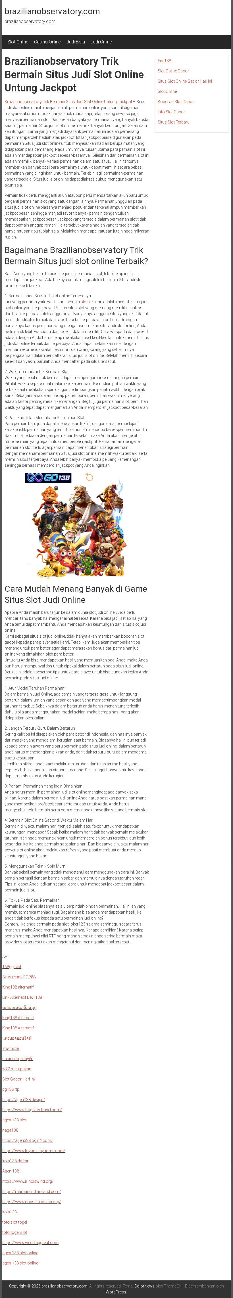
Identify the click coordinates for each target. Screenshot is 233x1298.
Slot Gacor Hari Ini (18, 1079)
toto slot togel (14, 1222)
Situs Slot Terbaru (174, 122)
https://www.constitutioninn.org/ (31, 1201)
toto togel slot (14, 1232)
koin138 (9, 1212)
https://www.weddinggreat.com (30, 1242)
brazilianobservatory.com (52, 11)
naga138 (10, 1130)
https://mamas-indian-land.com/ (31, 1191)
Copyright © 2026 (25, 1286)
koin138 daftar (15, 1161)
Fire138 (164, 60)
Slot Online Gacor (173, 71)
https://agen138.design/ (23, 1099)
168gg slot (11, 966)
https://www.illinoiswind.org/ (28, 1181)
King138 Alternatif (18, 1018)
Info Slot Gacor (171, 112)
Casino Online (47, 42)
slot (84, 302)
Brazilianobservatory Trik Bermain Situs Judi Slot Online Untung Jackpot (68, 101)
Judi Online (101, 42)
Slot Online (17, 42)
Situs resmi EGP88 (19, 977)
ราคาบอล (10, 1048)
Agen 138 (10, 1171)
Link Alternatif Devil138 (22, 997)
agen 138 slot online (20, 1253)
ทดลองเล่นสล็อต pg (19, 1007)
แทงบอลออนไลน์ (17, 1038)
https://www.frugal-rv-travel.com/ (32, 1110)
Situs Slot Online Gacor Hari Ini (185, 81)
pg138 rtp (10, 1089)
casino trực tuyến (17, 1058)
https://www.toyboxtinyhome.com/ (33, 1150)
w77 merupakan (16, 1069)
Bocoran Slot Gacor (176, 101)
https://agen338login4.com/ (27, 1140)
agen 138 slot (14, 1120)
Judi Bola (75, 42)
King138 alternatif (18, 987)
